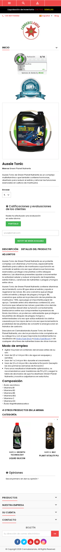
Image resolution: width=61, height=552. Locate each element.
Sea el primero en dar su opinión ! (22, 478)
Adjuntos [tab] (8, 254)
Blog (56, 15)
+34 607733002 (12, 15)
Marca (5, 168)
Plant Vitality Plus (50, 455)
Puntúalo (13, 223)
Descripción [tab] (10, 249)
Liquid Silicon (17, 458)
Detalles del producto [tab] (36, 249)
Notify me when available (30, 241)
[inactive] (30, 63)
